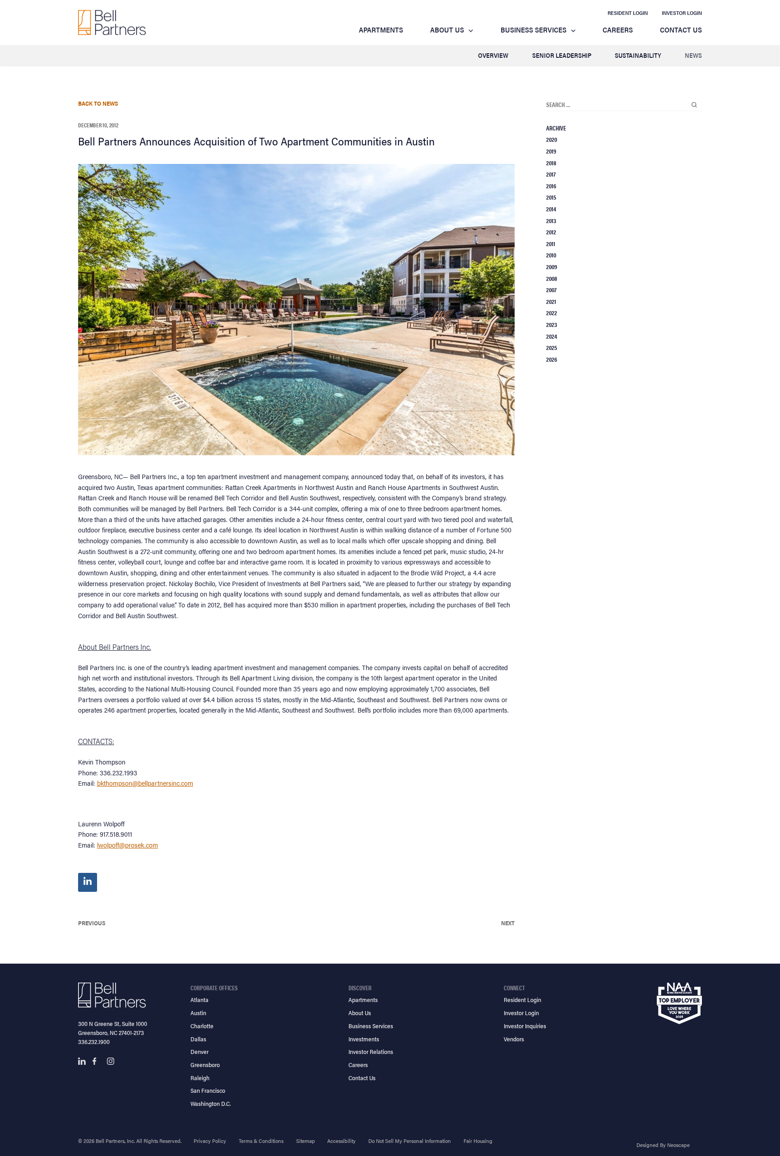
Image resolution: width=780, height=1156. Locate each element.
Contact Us (681, 29)
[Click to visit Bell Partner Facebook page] (96, 1061)
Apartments (381, 29)
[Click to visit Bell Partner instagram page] (110, 1061)
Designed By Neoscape (663, 1145)
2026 (551, 359)
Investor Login (682, 13)
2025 (551, 347)
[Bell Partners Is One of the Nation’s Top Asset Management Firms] (112, 22)
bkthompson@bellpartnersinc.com (145, 783)
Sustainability (638, 55)
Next (508, 922)
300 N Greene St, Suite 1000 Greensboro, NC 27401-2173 (112, 1028)
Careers (618, 29)
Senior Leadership (561, 55)
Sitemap (305, 1141)
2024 (551, 335)
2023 (551, 324)
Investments (363, 1039)
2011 (550, 243)
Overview (493, 55)
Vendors (514, 1039)
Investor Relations (370, 1051)
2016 (551, 185)
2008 (551, 278)
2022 (551, 312)
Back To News (98, 103)
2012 (551, 231)
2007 (551, 289)
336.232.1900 (94, 1041)
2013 (551, 220)
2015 (551, 196)
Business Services (533, 29)
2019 (551, 150)
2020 (551, 139)
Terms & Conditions (261, 1141)
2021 (551, 301)
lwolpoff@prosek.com (127, 844)
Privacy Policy (210, 1141)
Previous (92, 922)
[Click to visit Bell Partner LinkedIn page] (81, 1061)
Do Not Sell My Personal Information (409, 1141)
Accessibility (341, 1141)
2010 (551, 254)
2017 (551, 173)
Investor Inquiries (525, 1025)
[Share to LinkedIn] (87, 882)
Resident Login (628, 13)
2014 (551, 208)
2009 (551, 266)
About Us (447, 29)
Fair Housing (478, 1141)
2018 (551, 162)
